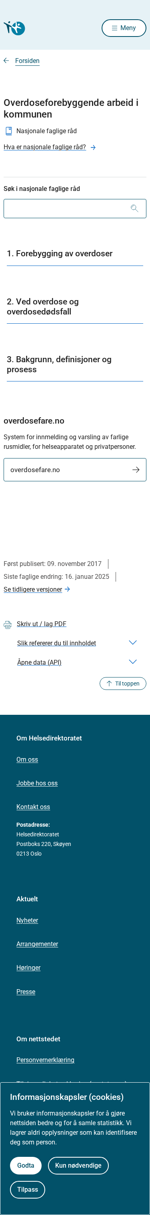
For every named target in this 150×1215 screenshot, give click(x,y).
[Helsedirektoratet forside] (13, 28)
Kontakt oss (33, 807)
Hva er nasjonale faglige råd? (45, 147)
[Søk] (134, 208)
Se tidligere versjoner (33, 589)
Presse (25, 992)
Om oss (27, 759)
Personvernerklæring (45, 1060)
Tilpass (27, 1189)
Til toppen (127, 683)
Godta (25, 1165)
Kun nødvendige (78, 1165)
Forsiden (27, 61)
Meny (128, 28)
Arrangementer (37, 944)
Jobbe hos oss (37, 783)
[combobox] (75, 208)
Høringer (28, 968)
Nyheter (27, 920)
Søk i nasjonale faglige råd (42, 189)
